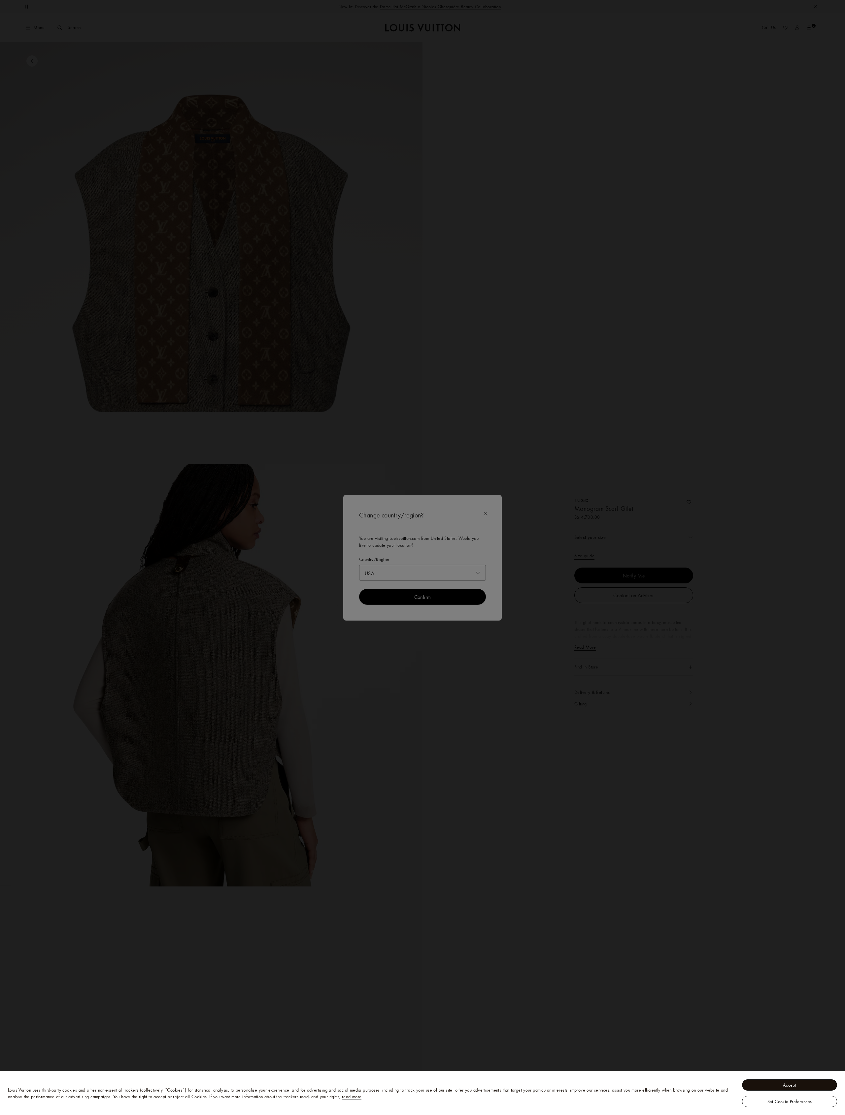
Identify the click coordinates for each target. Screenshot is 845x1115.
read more (352, 1097)
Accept (789, 1085)
